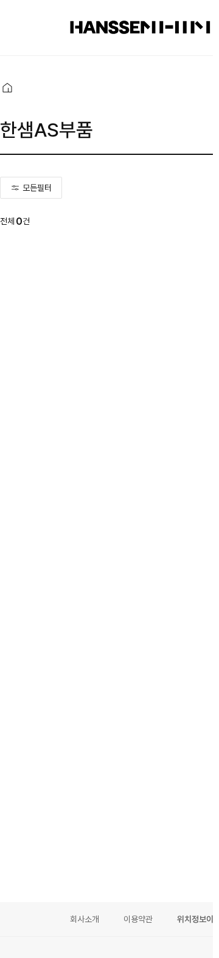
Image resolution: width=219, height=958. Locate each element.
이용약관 (138, 919)
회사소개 (84, 919)
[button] (7, 87)
